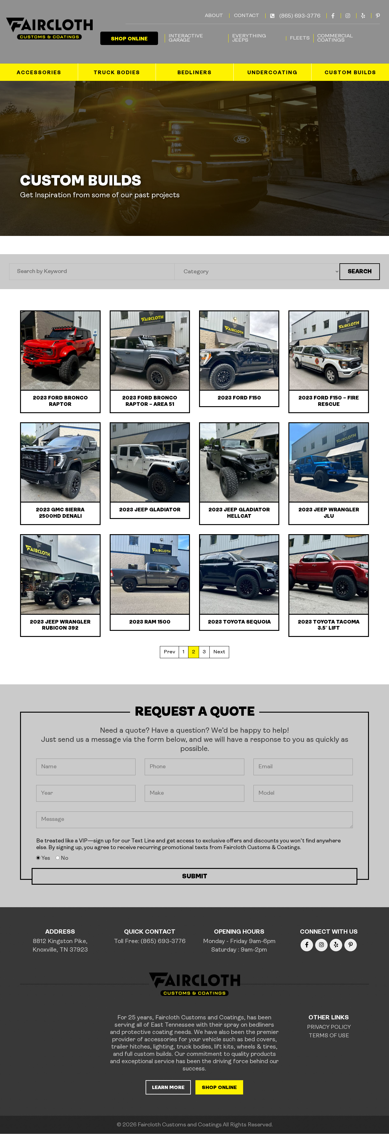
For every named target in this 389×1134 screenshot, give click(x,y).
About (214, 15)
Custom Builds (350, 72)
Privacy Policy (329, 1027)
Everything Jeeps (249, 38)
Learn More (168, 1087)
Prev (169, 652)
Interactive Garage (186, 38)
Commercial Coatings (335, 38)
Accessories (39, 72)
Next (219, 652)
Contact (246, 15)
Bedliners (194, 72)
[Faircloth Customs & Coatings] (49, 29)
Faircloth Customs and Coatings (180, 1125)
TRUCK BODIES (117, 72)
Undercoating (272, 72)
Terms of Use (329, 1036)
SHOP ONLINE (129, 39)
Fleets (300, 38)
